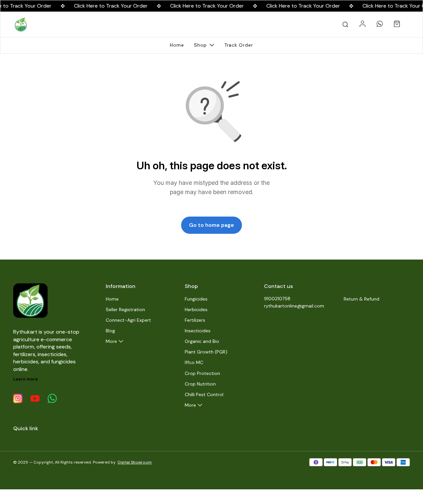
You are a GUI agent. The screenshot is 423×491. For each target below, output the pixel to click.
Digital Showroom (135, 462)
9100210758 (277, 299)
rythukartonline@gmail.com (294, 306)
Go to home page (211, 225)
